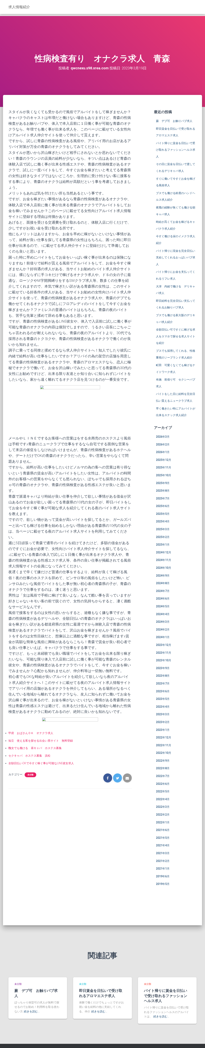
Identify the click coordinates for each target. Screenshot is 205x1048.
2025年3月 (163, 529)
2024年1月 (163, 637)
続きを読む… (32, 1011)
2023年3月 (163, 714)
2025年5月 (163, 513)
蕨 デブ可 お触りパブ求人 (174, 121)
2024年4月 (163, 614)
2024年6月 (163, 598)
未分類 (30, 775)
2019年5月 (163, 884)
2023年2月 (163, 722)
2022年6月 (163, 783)
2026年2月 (163, 444)
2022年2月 (163, 814)
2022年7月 (163, 776)
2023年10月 (163, 660)
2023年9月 (163, 668)
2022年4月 (163, 799)
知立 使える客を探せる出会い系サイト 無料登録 (40, 740)
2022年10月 (163, 752)
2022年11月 (163, 745)
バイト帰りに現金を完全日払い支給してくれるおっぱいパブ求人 (175, 257)
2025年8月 (163, 490)
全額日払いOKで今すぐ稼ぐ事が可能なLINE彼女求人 (41, 763)
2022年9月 (163, 760)
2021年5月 (163, 837)
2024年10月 (163, 567)
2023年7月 (163, 683)
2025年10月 (163, 475)
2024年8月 (163, 583)
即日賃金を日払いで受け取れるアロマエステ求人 (100, 993)
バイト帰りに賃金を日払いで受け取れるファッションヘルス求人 (175, 149)
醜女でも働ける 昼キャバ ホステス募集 (35, 748)
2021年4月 (163, 845)
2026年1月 (163, 452)
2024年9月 (163, 575)
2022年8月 (163, 768)
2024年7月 (163, 591)
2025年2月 (163, 537)
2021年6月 (163, 830)
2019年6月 (163, 876)
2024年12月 (163, 552)
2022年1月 (163, 822)
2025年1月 (163, 544)
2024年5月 (163, 606)
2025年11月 (163, 467)
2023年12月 (163, 645)
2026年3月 (163, 436)
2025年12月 (163, 459)
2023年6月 (163, 691)
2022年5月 (163, 791)
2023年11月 (163, 652)
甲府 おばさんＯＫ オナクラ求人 (30, 733)
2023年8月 (163, 675)
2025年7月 (163, 498)
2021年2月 (163, 861)
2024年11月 (163, 560)
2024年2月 (163, 629)
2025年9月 (163, 483)
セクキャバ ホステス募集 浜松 (29, 755)
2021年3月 (163, 853)
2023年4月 (163, 706)
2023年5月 (163, 698)
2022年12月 (163, 737)
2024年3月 (163, 621)
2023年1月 (163, 729)
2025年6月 (163, 506)
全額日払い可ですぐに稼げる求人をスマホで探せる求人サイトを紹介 (175, 336)
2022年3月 (163, 806)
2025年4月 (163, 521)
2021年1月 (163, 868)
